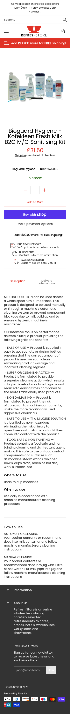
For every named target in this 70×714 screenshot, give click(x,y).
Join (51, 670)
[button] (63, 31)
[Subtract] (25, 190)
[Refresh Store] (34, 31)
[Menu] (6, 31)
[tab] (17, 282)
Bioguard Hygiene (23, 169)
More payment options (35, 224)
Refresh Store (11, 687)
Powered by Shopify (15, 693)
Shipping (20, 155)
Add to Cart (35, 202)
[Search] (65, 20)
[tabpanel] (35, 434)
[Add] (44, 190)
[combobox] (32, 20)
